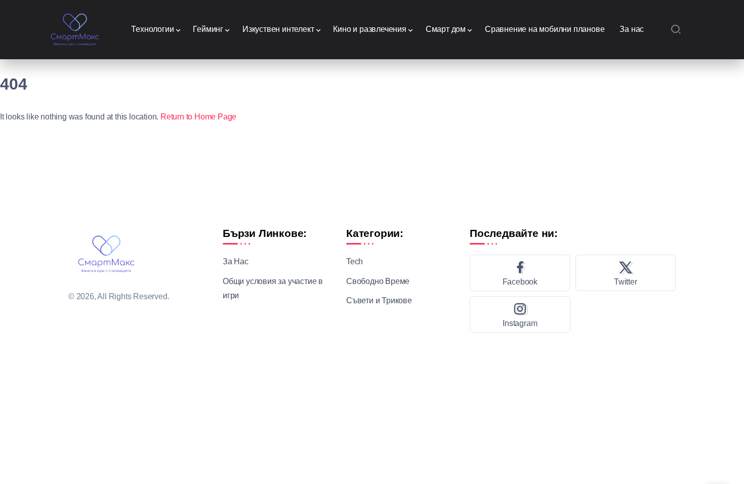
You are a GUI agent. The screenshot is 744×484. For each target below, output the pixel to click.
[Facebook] (520, 273)
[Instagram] (520, 314)
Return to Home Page (198, 116)
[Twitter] (626, 273)
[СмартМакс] (75, 28)
